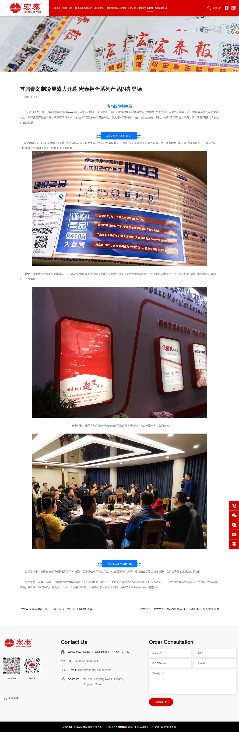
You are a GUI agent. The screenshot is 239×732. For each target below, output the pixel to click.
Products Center (83, 8)
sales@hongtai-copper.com (94, 670)
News (150, 8)
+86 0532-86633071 (85, 661)
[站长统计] (122, 727)
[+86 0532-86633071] (234, 506)
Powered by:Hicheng (164, 727)
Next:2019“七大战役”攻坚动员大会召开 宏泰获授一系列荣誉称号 (179, 609)
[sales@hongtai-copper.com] (234, 525)
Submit (159, 702)
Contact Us (161, 8)
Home (56, 8)
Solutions (98, 8)
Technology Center (115, 8)
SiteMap (14, 698)
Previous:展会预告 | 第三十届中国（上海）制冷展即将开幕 (56, 609)
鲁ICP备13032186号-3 (140, 727)
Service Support (137, 8)
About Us (67, 8)
